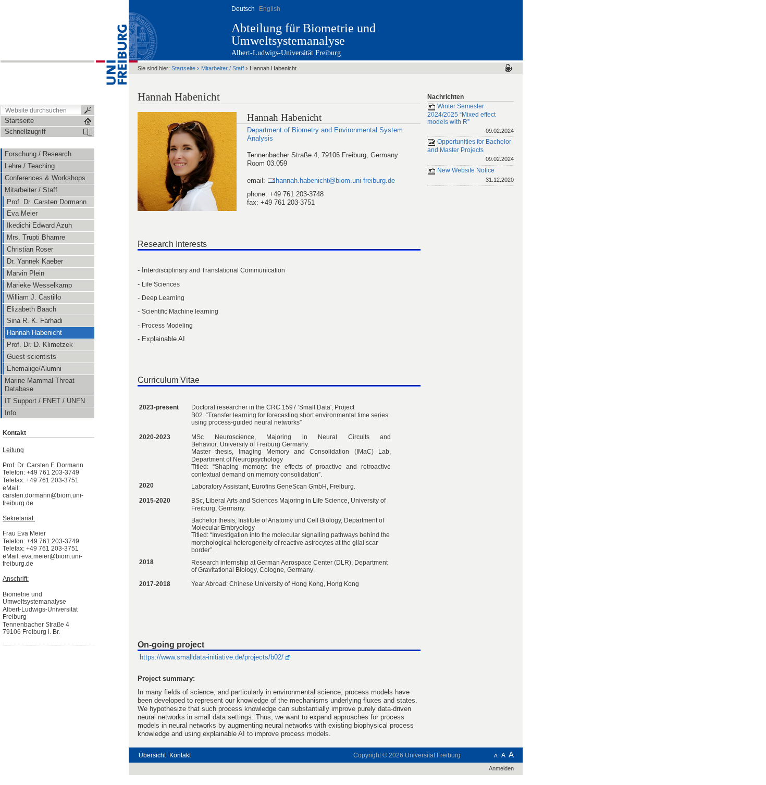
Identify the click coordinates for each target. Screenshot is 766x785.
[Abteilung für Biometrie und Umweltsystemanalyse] (471, 30)
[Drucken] (508, 68)
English (269, 9)
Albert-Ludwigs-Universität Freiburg (286, 53)
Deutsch (243, 9)
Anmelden (501, 768)
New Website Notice (475, 175)
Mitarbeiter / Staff (222, 68)
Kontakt (180, 755)
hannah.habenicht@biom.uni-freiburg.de (335, 180)
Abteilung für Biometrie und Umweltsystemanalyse (303, 34)
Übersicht (152, 755)
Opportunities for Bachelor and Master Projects (470, 150)
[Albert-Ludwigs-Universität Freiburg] (111, 51)
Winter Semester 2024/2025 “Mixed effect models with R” (470, 118)
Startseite (183, 68)
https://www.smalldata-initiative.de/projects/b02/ (211, 657)
